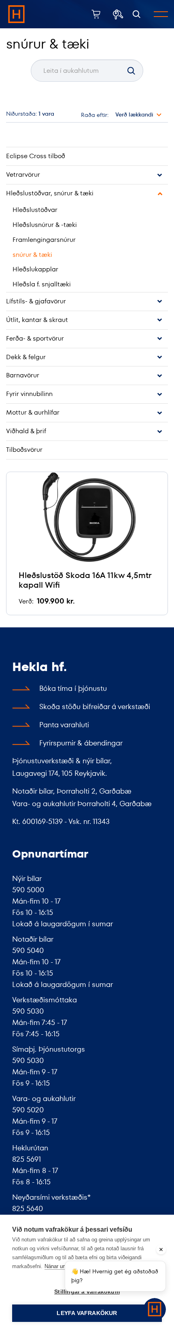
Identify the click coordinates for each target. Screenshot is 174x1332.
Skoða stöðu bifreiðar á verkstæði (94, 706)
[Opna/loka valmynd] (161, 14)
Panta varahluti (64, 725)
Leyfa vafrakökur (87, 1313)
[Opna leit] (136, 14)
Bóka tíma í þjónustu (73, 688)
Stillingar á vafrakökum (87, 1292)
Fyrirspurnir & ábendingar (81, 743)
